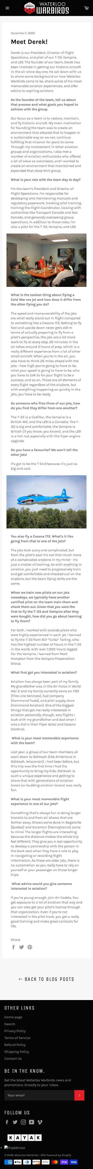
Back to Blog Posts (49, 979)
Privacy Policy (15, 1031)
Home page (13, 1017)
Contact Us (13, 1058)
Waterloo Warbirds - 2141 (29, 1155)
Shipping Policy (16, 1052)
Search (9, 1024)
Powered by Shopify (58, 1155)
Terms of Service (17, 1038)
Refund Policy (15, 1045)
